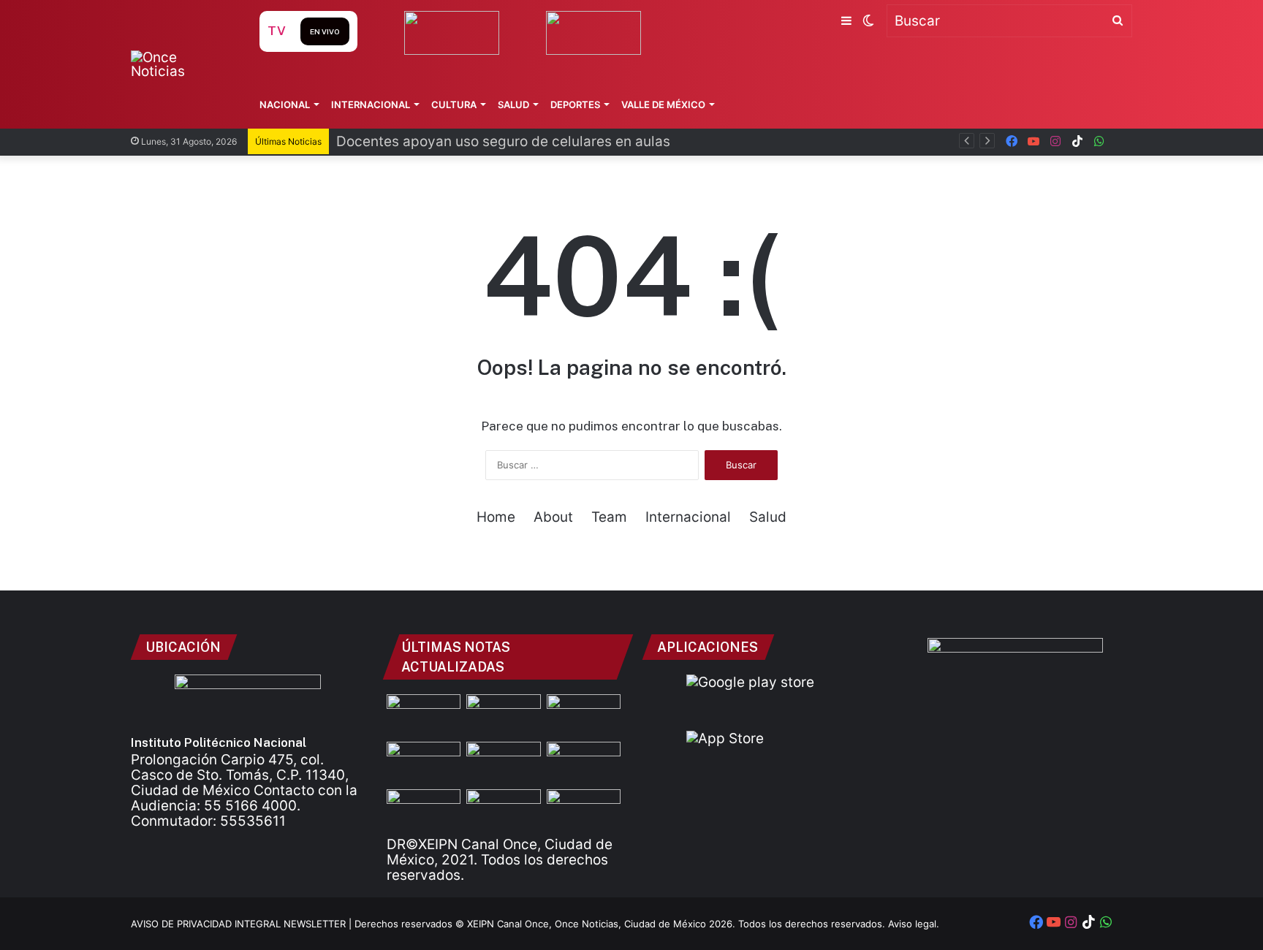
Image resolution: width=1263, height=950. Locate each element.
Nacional (284, 104)
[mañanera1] (584, 715)
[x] (1121, 141)
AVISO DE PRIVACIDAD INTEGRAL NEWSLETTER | (242, 924)
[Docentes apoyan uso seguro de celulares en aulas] (503, 715)
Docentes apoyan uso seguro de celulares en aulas (503, 141)
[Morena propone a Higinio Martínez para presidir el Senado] (503, 810)
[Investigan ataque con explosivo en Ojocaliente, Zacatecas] (584, 762)
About (553, 517)
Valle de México (663, 104)
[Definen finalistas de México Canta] (423, 810)
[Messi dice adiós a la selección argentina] (423, 715)
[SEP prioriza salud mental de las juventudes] (423, 762)
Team (609, 517)
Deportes (575, 104)
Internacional (370, 104)
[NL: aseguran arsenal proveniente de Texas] (503, 762)
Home (496, 517)
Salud (513, 104)
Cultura (454, 104)
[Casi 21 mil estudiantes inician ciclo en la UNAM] (584, 810)
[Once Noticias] (181, 64)
